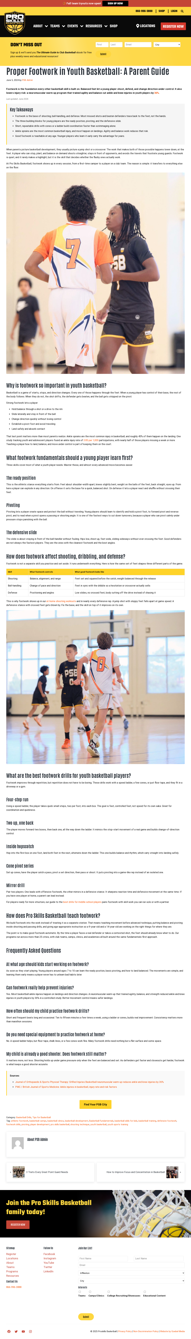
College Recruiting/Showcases (123, 1295)
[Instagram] (30, 1331)
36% (156, 92)
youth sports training (118, 1124)
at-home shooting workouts (61, 601)
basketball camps (37, 1121)
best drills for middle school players (82, 902)
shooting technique (79, 1124)
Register (11, 1254)
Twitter (48, 1267)
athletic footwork (19, 1121)
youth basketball (98, 1124)
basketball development (76, 1121)
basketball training (147, 1121)
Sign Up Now (115, 3)
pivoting (25, 1124)
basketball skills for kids (126, 1121)
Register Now (173, 27)
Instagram (50, 1258)
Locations (12, 1258)
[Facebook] (9, 1331)
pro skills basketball (60, 1124)
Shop (162, 11)
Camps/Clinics (96, 1295)
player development (40, 1124)
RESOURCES (94, 26)
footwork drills (13, 1124)
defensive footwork (167, 1121)
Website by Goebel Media (172, 1331)
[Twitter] (16, 1331)
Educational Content (154, 1295)
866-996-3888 (144, 11)
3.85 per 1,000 (91, 440)
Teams (55, 26)
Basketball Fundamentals (101, 1121)
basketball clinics (55, 1121)
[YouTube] (23, 1331)
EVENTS (72, 26)
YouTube (49, 1262)
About (38, 26)
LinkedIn (48, 1271)
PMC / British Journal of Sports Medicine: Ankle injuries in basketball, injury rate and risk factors (66, 1087)
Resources (12, 1275)
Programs (12, 1271)
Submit (103, 53)
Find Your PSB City (95, 1104)
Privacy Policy (125, 1331)
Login (174, 11)
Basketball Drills (23, 1117)
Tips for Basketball (41, 1117)
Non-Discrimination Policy (145, 1331)
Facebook (49, 1254)
